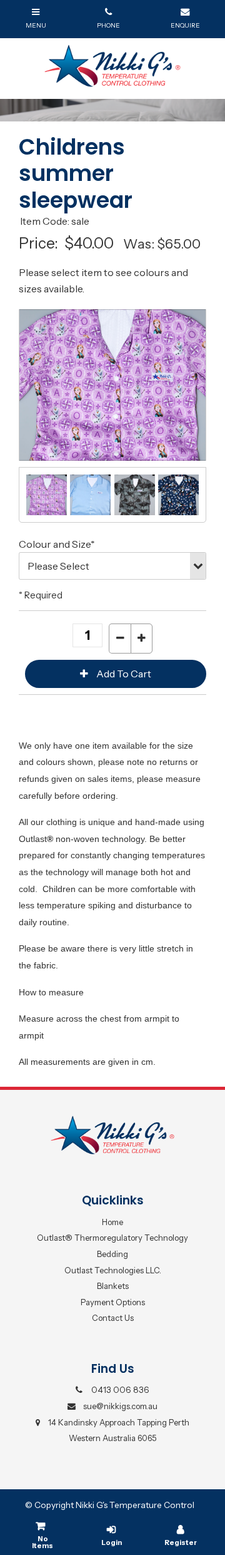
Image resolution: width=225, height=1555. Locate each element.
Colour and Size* (57, 544)
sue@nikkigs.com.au (120, 1406)
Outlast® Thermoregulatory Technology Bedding (112, 1246)
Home (112, 1222)
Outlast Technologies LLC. (112, 1270)
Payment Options (113, 1302)
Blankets (113, 1286)
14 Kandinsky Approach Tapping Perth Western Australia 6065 (118, 1430)
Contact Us (113, 1318)
